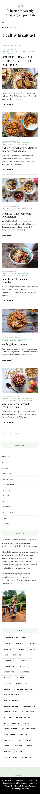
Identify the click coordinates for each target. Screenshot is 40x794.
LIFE (3, 451)
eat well (20, 678)
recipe (7, 740)
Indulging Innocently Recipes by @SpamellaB (20, 13)
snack (29, 740)
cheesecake (9, 661)
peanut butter (10, 729)
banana (31, 643)
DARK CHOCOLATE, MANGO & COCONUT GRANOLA (19, 149)
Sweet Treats (7, 53)
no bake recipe (23, 717)
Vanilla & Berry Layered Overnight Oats (15, 405)
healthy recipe (11, 706)
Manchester (28, 712)
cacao (33, 649)
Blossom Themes (28, 786)
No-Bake (23, 51)
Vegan (24, 144)
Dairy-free (16, 143)
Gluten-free (27, 208)
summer (18, 746)
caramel (17, 655)
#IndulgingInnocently (15, 638)
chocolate (25, 661)
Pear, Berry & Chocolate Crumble (15, 280)
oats (27, 723)
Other (4, 462)
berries (7, 649)
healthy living (11, 700)
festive (7, 683)
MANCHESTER (7, 457)
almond (7, 643)
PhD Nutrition (29, 729)
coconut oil (9, 672)
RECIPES (32, 51)
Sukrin (7, 746)
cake (6, 655)
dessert (7, 678)
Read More (6, 104)
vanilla (8, 752)
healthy (8, 689)
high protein (29, 706)
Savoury (6, 507)
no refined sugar (12, 723)
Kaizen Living (10, 712)
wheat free (27, 757)
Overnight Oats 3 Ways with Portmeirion (17, 215)
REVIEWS (5, 524)
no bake (7, 717)
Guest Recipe (9, 490)
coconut (23, 666)
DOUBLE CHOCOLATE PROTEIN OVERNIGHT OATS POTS (17, 61)
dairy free (24, 672)
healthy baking (24, 689)
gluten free (21, 683)
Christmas (9, 666)
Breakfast (6, 51)
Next (16, 433)
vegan (19, 752)
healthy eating (11, 695)
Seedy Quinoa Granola (14, 344)
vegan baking (10, 757)
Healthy (15, 51)
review (17, 740)
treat (29, 746)
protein (24, 734)
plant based (9, 734)
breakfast (20, 649)
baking (19, 643)
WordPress (24, 789)
